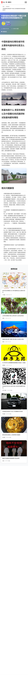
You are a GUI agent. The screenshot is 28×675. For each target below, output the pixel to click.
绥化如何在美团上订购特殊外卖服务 (11, 434)
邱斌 (3, 341)
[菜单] (26, 2)
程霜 (3, 318)
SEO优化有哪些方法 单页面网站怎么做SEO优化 (13, 291)
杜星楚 (3, 437)
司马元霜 (4, 390)
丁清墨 (3, 294)
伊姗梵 (3, 365)
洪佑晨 (3, 413)
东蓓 (3, 460)
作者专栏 (5, 31)
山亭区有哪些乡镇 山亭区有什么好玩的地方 (13, 315)
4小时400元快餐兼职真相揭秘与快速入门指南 (13, 362)
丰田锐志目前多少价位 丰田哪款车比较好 (12, 411)
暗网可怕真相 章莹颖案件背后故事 (10, 458)
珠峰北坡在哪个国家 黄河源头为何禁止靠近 (13, 339)
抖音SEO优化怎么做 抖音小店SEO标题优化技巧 (13, 387)
